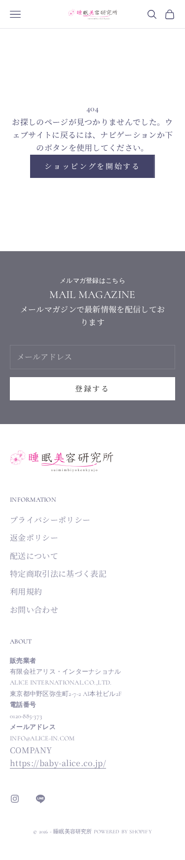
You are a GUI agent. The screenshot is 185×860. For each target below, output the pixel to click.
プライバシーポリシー (50, 519)
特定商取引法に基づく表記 (58, 573)
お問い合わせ (34, 609)
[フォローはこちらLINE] (40, 799)
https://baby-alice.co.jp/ (58, 763)
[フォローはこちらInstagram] (15, 799)
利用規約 (26, 591)
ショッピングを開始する (92, 166)
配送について (34, 555)
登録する (92, 388)
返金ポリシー (34, 537)
